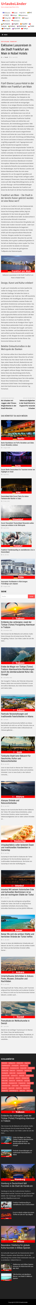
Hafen (12, 1073)
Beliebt (20, 1063)
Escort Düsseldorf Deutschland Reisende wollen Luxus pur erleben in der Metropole (17, 524)
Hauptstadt (21, 1073)
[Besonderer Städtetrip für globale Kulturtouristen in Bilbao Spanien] (18, 1234)
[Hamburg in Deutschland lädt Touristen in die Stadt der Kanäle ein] (18, 1172)
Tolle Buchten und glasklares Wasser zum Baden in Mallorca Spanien (22, 1276)
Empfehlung (6, 1065)
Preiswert (22, 1083)
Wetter (22, 1090)
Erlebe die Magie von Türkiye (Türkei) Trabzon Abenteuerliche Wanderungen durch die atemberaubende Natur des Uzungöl (17, 670)
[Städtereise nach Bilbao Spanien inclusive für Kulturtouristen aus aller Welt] (6, 1265)
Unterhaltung (14, 1090)
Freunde (20, 1070)
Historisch (5, 1075)
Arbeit (4, 1063)
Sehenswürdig (25, 1085)
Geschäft (28, 1070)
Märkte (4, 1083)
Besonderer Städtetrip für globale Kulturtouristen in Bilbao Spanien (15, 1246)
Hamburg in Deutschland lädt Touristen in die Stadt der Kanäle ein (17, 1184)
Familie (5, 1070)
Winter (29, 1090)
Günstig (5, 1073)
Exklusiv (31, 1068)
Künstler (20, 1080)
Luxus (26, 1080)
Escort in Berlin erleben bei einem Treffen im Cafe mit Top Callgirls (23, 1213)
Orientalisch (13, 1083)
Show (4, 1088)
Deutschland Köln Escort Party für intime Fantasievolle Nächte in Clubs (15, 497)
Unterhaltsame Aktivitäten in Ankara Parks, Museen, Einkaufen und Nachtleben (17, 979)
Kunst (12, 1080)
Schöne (15, 1085)
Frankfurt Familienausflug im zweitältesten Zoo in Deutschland (23, 1203)
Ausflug (12, 1063)
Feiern (12, 1070)
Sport (11, 1088)
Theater (5, 1090)
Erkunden (24, 1065)
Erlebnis (5, 1068)
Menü (5, 35)
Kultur (5, 1080)
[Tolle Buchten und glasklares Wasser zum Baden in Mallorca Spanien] (6, 1275)
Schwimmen (6, 1085)
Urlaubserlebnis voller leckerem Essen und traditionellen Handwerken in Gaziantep (17, 847)
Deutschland (5, 41)
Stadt (18, 1088)
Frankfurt (13, 41)
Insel (21, 1075)
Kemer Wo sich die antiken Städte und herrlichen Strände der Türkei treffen (17, 935)
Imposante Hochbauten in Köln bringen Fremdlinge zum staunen (14, 583)
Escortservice (14, 1068)
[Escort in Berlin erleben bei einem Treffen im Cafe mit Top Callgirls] (6, 1213)
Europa (23, 1068)
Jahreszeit (29, 1075)
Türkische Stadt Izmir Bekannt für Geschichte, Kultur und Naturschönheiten (16, 758)
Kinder (4, 1078)
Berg (27, 1063)
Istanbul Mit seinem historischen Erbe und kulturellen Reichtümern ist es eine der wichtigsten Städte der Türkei (17, 892)
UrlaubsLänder (13, 3)
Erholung (15, 1065)
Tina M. (6, 57)
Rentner (30, 1083)
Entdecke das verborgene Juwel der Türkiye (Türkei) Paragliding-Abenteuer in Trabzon (18, 625)
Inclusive (14, 1075)
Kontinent (25, 1078)
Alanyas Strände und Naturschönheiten (10, 801)
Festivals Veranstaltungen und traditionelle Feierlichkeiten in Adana (17, 715)
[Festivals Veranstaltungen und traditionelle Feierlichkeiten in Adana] (6, 1151)
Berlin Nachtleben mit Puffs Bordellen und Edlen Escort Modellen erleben (17, 444)
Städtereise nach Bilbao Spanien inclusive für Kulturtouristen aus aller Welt (23, 1266)
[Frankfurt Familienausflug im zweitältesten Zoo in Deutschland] (6, 1203)
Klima (11, 1078)
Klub (18, 1078)
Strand (26, 1088)
